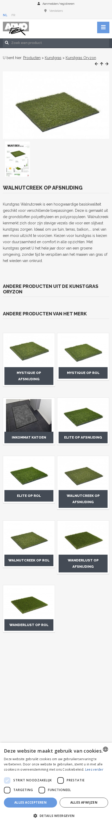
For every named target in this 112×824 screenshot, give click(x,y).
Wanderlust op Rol (28, 625)
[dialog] (56, 783)
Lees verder (94, 769)
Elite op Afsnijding (83, 437)
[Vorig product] (96, 64)
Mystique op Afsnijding (29, 376)
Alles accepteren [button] (30, 802)
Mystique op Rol (83, 373)
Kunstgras (53, 58)
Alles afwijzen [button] (84, 802)
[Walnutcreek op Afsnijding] (56, 105)
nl (5, 15)
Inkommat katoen (29, 437)
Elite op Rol (29, 496)
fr (13, 15)
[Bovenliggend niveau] (101, 64)
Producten (32, 58)
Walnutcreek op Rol (28, 560)
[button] (56, 815)
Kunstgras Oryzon (81, 58)
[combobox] (105, 749)
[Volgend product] (106, 64)
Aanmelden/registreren (58, 3)
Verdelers (56, 11)
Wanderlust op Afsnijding (83, 563)
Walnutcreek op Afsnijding (83, 499)
